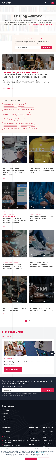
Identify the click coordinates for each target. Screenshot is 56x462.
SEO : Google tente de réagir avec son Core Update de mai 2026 (42, 170)
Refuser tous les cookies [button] (43, 458)
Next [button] (52, 353)
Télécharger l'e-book (13, 369)
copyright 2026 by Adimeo (7, 410)
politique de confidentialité (39, 452)
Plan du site (4, 416)
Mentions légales (5, 413)
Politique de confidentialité (7, 419)
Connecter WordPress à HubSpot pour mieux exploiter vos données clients (42, 264)
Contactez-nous (52, 3)
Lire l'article (6, 88)
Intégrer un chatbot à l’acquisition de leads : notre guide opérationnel (14, 220)
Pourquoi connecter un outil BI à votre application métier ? (41, 218)
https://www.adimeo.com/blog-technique (39, 24)
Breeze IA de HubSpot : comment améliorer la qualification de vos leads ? (14, 266)
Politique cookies (5, 421)
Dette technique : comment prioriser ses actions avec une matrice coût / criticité (25, 75)
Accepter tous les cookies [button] (31, 458)
